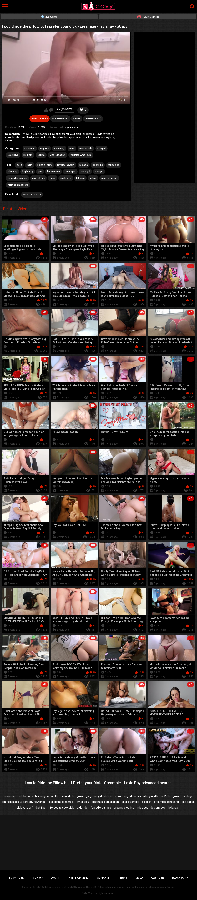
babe (52, 178)
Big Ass (44, 148)
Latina (41, 155)
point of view (44, 165)
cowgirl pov (38, 178)
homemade (53, 171)
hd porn (80, 178)
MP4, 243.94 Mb (32, 194)
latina (93, 178)
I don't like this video (51, 110)
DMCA (139, 877)
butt (19, 165)
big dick (146, 801)
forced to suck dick (62, 807)
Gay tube (157, 877)
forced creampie (100, 807)
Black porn (180, 877)
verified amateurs (18, 185)
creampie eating (124, 807)
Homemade (85, 148)
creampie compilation (105, 801)
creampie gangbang (166, 801)
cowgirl (99, 171)
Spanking (59, 148)
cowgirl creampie (17, 178)
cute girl (85, 171)
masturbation (109, 178)
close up (12, 171)
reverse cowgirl (65, 165)
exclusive (65, 178)
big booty (27, 171)
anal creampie (130, 801)
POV (71, 148)
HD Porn (28, 155)
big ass (83, 165)
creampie (70, 171)
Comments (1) (93, 118)
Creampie (29, 148)
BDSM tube (16, 877)
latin (29, 165)
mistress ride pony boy (151, 807)
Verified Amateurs (81, 155)
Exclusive (13, 155)
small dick (83, 801)
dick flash (41, 807)
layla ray (173, 807)
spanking (98, 165)
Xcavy (91, 893)
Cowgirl (101, 148)
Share (77, 118)
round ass (113, 165)
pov (40, 171)
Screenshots (60, 118)
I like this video (46, 110)
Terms (122, 877)
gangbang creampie (61, 801)
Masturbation (57, 155)
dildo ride (82, 807)
